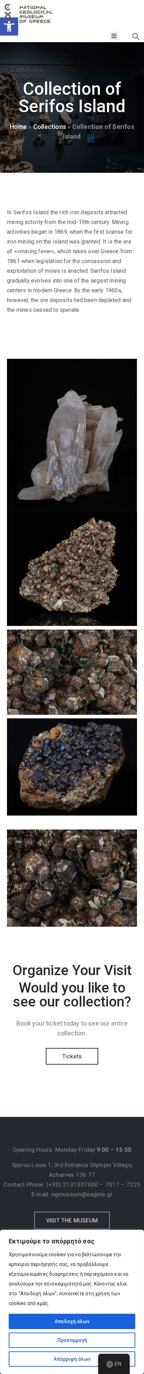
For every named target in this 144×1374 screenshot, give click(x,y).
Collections (49, 126)
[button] (9, 26)
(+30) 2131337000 (72, 1184)
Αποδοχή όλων (72, 1321)
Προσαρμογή (72, 1340)
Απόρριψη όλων (72, 1359)
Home (18, 126)
